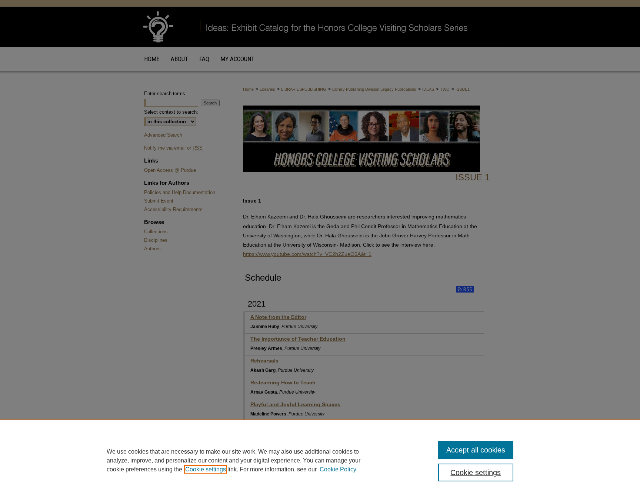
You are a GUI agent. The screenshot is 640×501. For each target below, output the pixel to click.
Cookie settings (205, 469)
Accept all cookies (475, 450)
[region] (320, 460)
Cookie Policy (338, 469)
